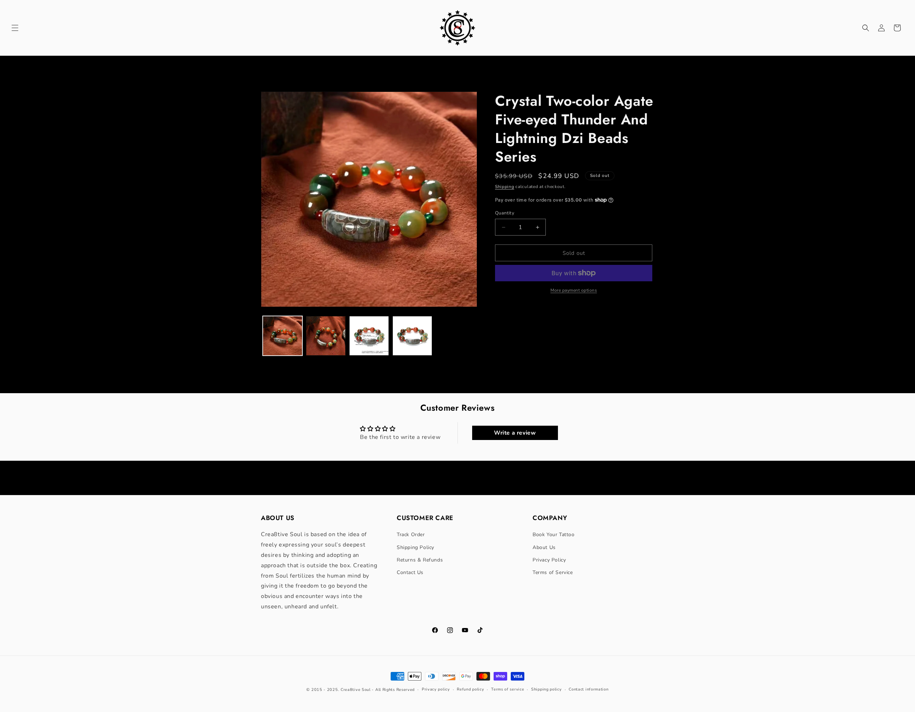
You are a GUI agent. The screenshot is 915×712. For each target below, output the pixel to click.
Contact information (588, 689)
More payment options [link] (573, 290)
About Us (544, 547)
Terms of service (507, 689)
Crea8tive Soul (356, 689)
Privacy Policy (549, 560)
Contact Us (410, 572)
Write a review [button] (515, 433)
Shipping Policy (415, 547)
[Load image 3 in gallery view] (369, 336)
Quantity (504, 213)
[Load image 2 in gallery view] (326, 336)
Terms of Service (553, 572)
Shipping (504, 186)
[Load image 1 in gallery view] (282, 336)
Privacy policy (436, 689)
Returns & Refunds (420, 560)
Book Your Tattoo (554, 534)
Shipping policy (546, 689)
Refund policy (470, 689)
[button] (15, 28)
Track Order (411, 534)
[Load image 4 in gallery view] (412, 336)
